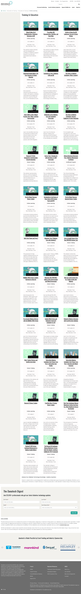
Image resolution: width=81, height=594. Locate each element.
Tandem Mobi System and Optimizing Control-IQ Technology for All (51, 320)
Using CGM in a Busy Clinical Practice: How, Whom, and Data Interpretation (30, 116)
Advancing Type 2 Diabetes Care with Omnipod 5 (50, 239)
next (78, 547)
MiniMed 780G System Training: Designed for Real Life (30, 278)
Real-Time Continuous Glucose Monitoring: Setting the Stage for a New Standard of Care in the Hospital (71, 406)
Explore (78, 7)
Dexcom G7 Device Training (30, 403)
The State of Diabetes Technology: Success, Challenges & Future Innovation (70, 116)
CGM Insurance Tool (52, 574)
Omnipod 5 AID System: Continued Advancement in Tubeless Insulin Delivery (30, 448)
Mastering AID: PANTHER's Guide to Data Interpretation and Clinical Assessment (51, 279)
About (52, 1)
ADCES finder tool (64, 524)
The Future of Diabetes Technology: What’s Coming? (71, 74)
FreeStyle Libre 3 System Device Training (51, 404)
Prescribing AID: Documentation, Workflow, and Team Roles (51, 34)
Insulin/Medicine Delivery (36, 574)
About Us (67, 569)
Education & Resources (52, 566)
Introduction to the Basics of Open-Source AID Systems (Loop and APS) (51, 199)
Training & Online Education (54, 569)
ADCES (71, 1)
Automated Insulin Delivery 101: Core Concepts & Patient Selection (30, 75)
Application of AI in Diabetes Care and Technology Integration (51, 116)
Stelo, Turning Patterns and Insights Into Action (30, 361)
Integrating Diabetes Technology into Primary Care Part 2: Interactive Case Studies (51, 362)
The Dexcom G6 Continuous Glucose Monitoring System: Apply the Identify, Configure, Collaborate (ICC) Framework (51, 449)
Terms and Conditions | (43, 583)
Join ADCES (77, 1)
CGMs (31, 569)
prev (2, 547)
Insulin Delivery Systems (54, 7)
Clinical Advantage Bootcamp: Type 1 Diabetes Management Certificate (71, 157)
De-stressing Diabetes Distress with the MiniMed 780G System (30, 320)
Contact (57, 1)
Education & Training (12, 10)
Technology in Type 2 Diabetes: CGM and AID (51, 74)
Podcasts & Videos (51, 571)
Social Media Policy (54, 583)
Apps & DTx (33, 578)
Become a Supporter (70, 574)
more (19, 575)
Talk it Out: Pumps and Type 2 (31, 238)
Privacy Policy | (33, 583)
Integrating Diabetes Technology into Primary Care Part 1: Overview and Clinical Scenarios (71, 362)
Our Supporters (64, 1)
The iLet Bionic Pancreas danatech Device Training (71, 198)
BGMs (31, 576)
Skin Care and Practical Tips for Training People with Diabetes (71, 279)
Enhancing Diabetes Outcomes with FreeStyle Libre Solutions (71, 320)
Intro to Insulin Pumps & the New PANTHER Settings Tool (71, 239)
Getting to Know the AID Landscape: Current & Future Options (71, 34)
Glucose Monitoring (42, 7)
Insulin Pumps (33, 571)
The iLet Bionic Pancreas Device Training (31, 198)
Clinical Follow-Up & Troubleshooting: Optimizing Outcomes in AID (30, 34)
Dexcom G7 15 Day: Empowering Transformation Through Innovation (31, 157)
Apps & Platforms (66, 7)
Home (4, 10)
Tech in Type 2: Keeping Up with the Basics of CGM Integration (50, 157)
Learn (73, 7)
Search (78, 4)
